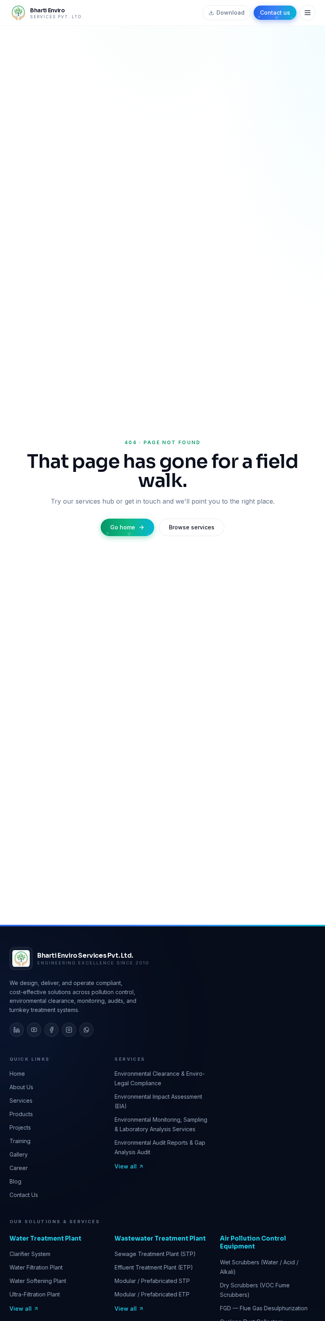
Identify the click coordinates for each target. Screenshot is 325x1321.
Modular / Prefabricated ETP (152, 1294)
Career (19, 1167)
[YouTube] (34, 1030)
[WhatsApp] (86, 1030)
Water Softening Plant (38, 1280)
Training (20, 1141)
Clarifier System (30, 1253)
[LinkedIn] (17, 1030)
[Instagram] (69, 1030)
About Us (21, 1087)
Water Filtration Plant (36, 1267)
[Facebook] (51, 1030)
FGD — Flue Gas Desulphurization (264, 1308)
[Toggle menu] (307, 13)
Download (230, 12)
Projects (20, 1127)
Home (17, 1073)
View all (126, 1166)
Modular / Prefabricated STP (152, 1280)
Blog (15, 1181)
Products (21, 1114)
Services (21, 1100)
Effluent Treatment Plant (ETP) (154, 1267)
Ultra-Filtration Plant (35, 1294)
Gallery (19, 1154)
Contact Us (24, 1194)
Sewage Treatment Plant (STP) (155, 1253)
